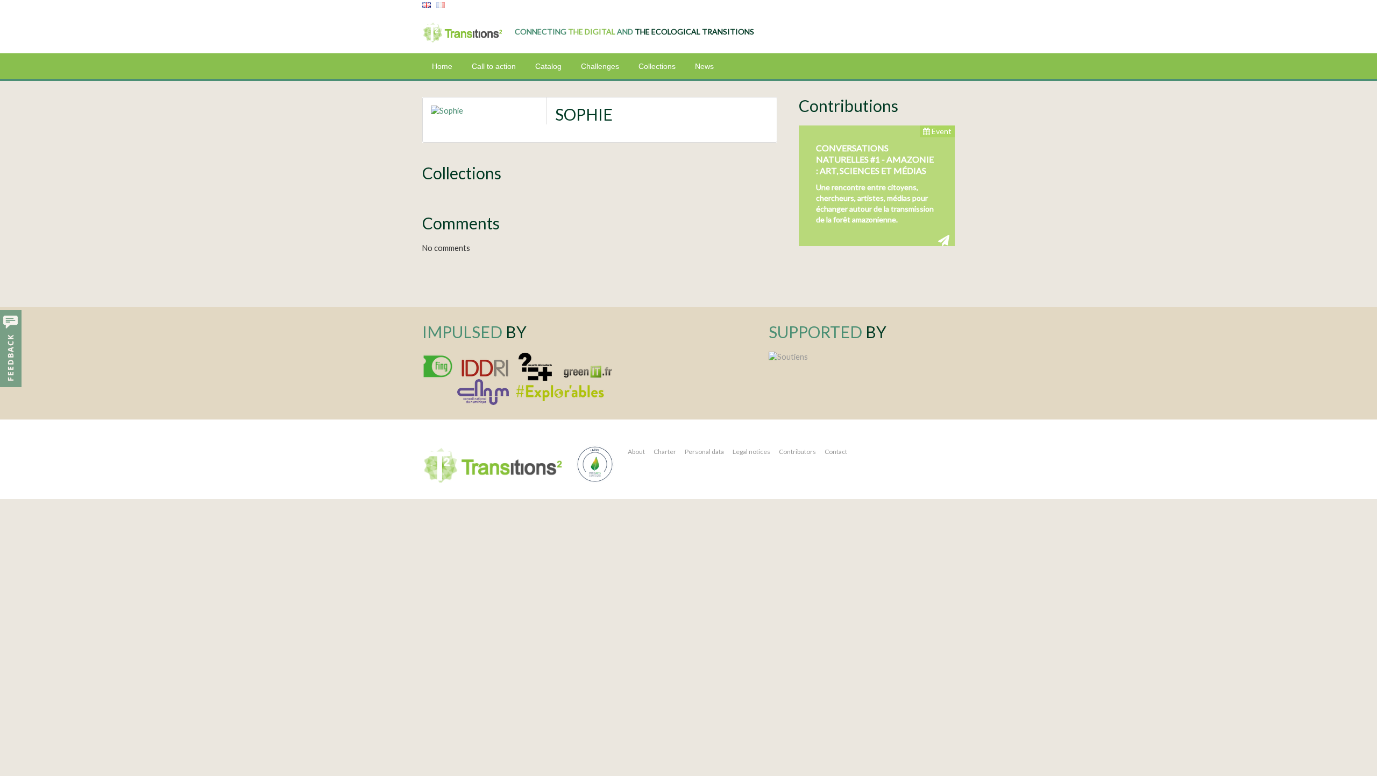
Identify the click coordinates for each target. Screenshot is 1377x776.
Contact (836, 452)
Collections (657, 66)
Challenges (600, 66)
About (636, 452)
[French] (440, 5)
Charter (665, 452)
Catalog (548, 66)
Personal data (704, 452)
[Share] (943, 240)
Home (442, 66)
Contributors (797, 452)
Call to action (494, 66)
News (704, 66)
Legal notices (751, 452)
